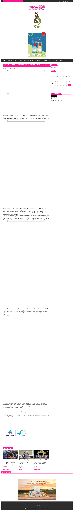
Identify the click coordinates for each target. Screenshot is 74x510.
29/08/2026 (6, 465)
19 (60, 83)
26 (60, 85)
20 (63, 83)
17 (55, 83)
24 (55, 85)
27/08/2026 (37, 465)
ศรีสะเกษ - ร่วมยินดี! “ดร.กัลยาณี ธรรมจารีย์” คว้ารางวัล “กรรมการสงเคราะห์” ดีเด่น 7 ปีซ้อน (39, 1)
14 (66, 81)
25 (57, 85)
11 (57, 81)
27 (63, 85)
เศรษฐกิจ (25, 412)
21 (66, 83)
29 (69, 85)
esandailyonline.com (13, 68)
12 (60, 81)
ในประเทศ (28, 412)
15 (69, 81)
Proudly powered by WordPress (29, 508)
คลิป (4, 469)
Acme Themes (48, 508)
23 (52, 85)
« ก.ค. (52, 90)
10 (55, 81)
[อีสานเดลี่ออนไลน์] (4, 60)
